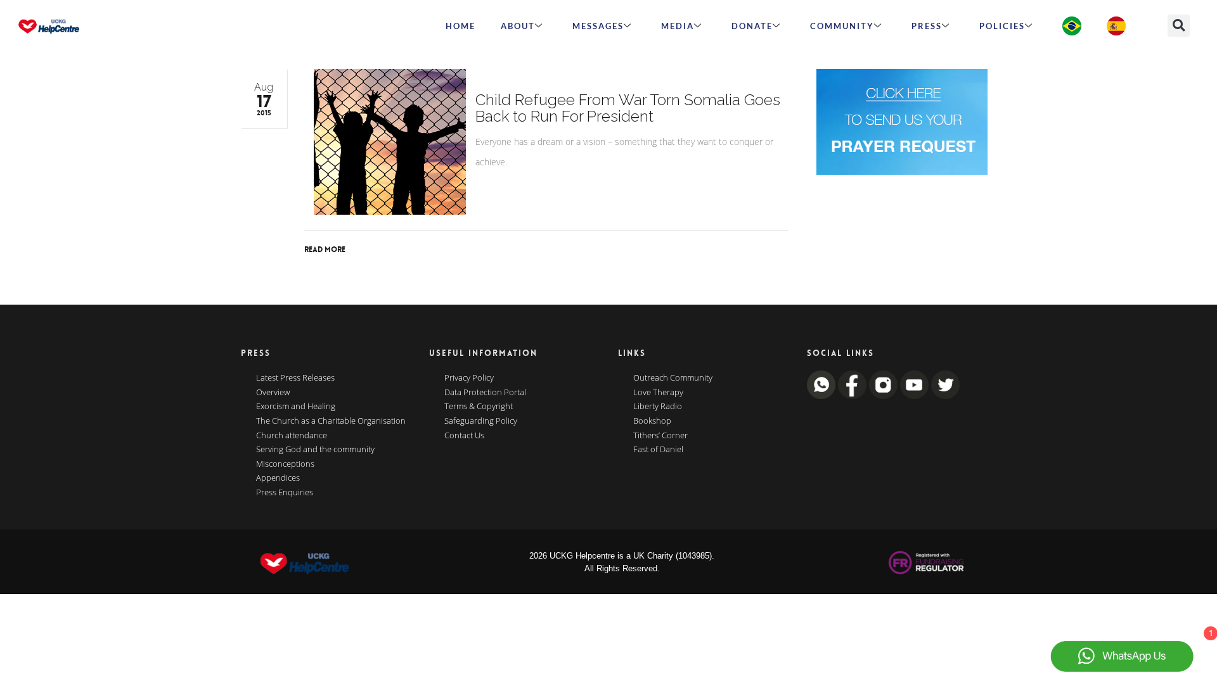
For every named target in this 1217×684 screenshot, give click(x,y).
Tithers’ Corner (660, 436)
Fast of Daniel (658, 450)
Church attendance (291, 436)
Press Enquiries (284, 493)
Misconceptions (285, 464)
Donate (752, 26)
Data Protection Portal (485, 393)
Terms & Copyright (478, 407)
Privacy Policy (469, 378)
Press (926, 26)
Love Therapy (658, 393)
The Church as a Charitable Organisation (331, 421)
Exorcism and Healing (295, 407)
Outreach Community (672, 378)
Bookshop (652, 421)
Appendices (278, 478)
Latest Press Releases (295, 378)
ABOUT (518, 26)
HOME (460, 26)
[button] (1179, 26)
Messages (598, 26)
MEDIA (677, 26)
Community (842, 26)
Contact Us (464, 436)
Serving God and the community (315, 450)
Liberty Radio (657, 407)
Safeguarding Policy (480, 421)
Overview (273, 393)
